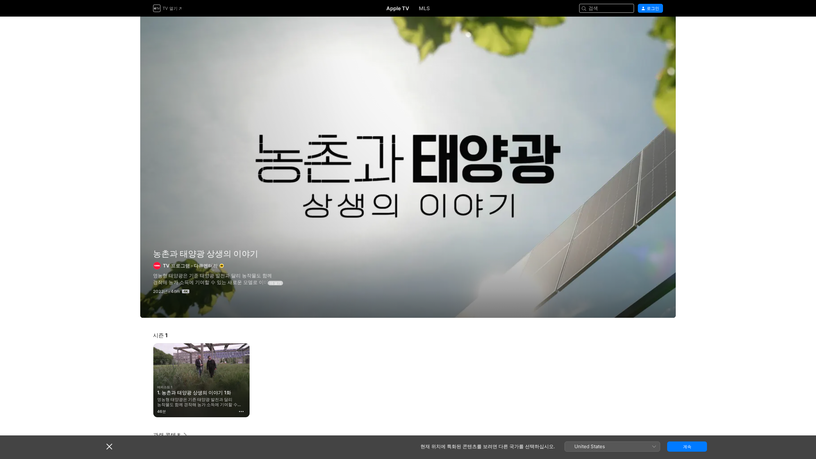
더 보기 (275, 283)
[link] (170, 435)
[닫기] (109, 446)
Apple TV (397, 8)
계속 (687, 446)
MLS (424, 8)
